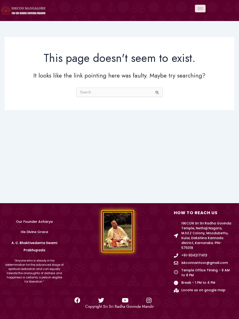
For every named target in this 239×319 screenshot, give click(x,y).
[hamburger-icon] (200, 8)
